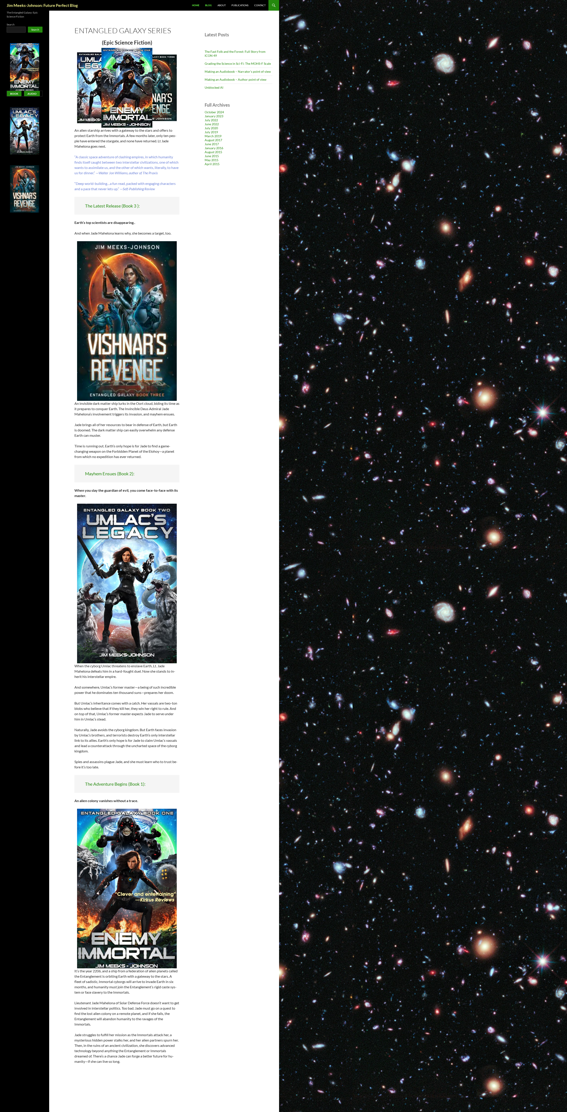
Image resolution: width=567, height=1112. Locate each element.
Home (195, 5)
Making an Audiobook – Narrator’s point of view (238, 71)
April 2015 (212, 164)
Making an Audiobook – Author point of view (235, 79)
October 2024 (214, 112)
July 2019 (211, 132)
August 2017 (213, 140)
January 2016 (214, 148)
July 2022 (211, 120)
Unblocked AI (214, 87)
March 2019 (213, 136)
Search (11, 24)
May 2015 (211, 160)
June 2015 (212, 156)
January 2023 (214, 116)
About (221, 5)
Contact (260, 5)
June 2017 (212, 144)
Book (14, 93)
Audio (32, 93)
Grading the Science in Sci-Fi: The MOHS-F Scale (238, 63)
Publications (240, 5)
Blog (208, 5)
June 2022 (212, 124)
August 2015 (213, 152)
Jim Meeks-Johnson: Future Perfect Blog (42, 5)
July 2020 (211, 128)
